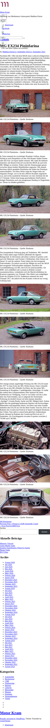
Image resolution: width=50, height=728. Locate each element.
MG (1, 522)
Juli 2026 (8, 565)
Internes (8, 685)
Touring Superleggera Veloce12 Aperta (15, 548)
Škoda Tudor (5, 550)
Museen (8, 692)
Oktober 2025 (10, 584)
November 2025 (11, 582)
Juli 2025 (8, 591)
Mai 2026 (8, 569)
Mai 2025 (8, 595)
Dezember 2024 (11, 606)
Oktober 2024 (10, 610)
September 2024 (11, 612)
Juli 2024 (8, 617)
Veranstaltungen (11, 696)
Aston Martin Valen (7, 546)
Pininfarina (7, 522)
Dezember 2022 (11, 658)
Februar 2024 (10, 627)
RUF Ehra (4, 552)
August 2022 (10, 667)
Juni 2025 (8, 593)
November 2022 (11, 660)
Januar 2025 (9, 604)
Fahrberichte (9, 683)
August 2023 (10, 641)
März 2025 (9, 599)
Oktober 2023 (10, 636)
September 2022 (11, 664)
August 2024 (10, 614)
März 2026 (9, 573)
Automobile (9, 677)
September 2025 (11, 586)
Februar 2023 (10, 654)
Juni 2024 (8, 619)
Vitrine (7, 699)
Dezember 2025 (11, 580)
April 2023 (9, 649)
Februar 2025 (10, 601)
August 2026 (10, 562)
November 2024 (11, 608)
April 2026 (9, 571)
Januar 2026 (9, 578)
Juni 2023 (8, 645)
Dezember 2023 (11, 632)
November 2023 (11, 634)
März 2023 (9, 651)
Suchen (3, 528)
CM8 (7, 681)
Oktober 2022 (10, 662)
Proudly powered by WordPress (12, 719)
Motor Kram (5, 12)
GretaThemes (5, 721)
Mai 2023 (8, 647)
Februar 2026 (10, 575)
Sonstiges (8, 694)
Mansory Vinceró (6, 543)
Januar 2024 (9, 630)
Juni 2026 (8, 567)
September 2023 (11, 638)
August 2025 (10, 588)
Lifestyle (8, 688)
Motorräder (9, 690)
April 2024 (9, 623)
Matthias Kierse (8, 52)
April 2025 (9, 597)
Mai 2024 (8, 621)
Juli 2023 (8, 643)
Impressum (9, 725)
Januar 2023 (9, 656)
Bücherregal (9, 679)
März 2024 (9, 625)
